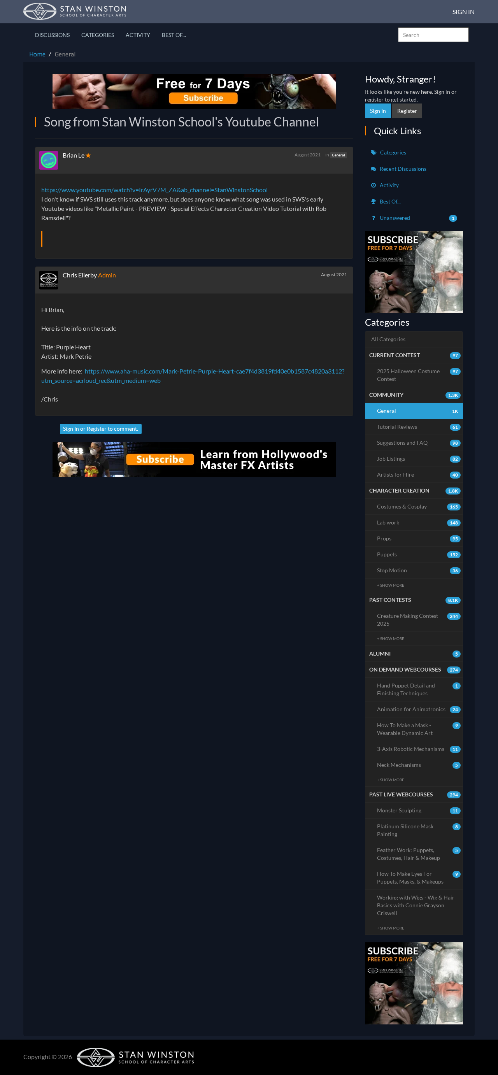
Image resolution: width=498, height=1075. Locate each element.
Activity (138, 35)
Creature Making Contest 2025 (417, 619)
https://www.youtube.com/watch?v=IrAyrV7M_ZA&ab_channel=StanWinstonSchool (154, 189)
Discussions (52, 35)
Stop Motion (417, 570)
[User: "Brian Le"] (51, 160)
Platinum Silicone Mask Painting (417, 830)
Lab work (417, 522)
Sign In (463, 11)
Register (97, 428)
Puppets (417, 554)
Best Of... (174, 35)
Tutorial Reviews (417, 426)
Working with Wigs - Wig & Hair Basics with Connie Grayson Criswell (415, 905)
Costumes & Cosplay (417, 506)
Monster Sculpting (417, 810)
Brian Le (73, 155)
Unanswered (417, 217)
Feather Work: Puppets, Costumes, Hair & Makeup (417, 854)
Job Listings (417, 458)
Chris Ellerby (80, 275)
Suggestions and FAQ (417, 442)
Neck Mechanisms (417, 764)
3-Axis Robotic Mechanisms (417, 748)
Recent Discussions (402, 168)
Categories (97, 35)
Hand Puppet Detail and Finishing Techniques (417, 689)
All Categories (388, 339)
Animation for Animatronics (417, 709)
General (338, 155)
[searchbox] (433, 34)
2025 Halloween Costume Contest (417, 375)
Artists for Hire (417, 474)
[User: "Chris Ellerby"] (51, 280)
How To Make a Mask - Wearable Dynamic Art (417, 729)
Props (417, 538)
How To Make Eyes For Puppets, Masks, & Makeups (417, 877)
